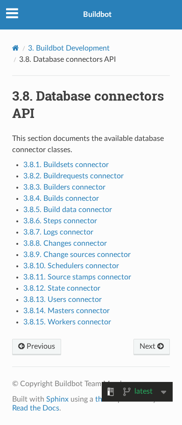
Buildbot (97, 14)
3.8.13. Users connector (62, 299)
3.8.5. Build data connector (67, 209)
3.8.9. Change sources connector (77, 254)
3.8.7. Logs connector (58, 232)
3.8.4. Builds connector (61, 198)
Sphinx (57, 399)
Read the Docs (35, 408)
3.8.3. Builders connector (64, 187)
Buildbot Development (69, 48)
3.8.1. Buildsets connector (66, 165)
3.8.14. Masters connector (66, 311)
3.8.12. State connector (61, 288)
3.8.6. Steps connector (60, 221)
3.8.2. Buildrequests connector (73, 176)
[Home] (15, 48)
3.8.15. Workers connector (67, 322)
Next (148, 346)
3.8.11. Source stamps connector (77, 277)
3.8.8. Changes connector (65, 243)
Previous (40, 346)
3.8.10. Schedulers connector (71, 266)
